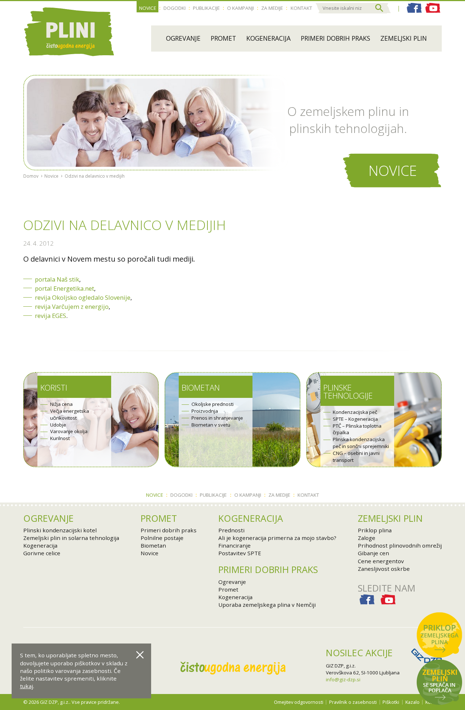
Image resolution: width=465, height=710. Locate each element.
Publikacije (206, 8)
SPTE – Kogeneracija (355, 419)
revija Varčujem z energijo (72, 306)
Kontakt (301, 8)
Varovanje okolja (69, 431)
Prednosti (231, 530)
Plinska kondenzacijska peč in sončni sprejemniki (361, 442)
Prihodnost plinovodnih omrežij (400, 545)
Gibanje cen (373, 553)
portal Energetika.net (64, 288)
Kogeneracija (268, 38)
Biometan (201, 387)
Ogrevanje (183, 38)
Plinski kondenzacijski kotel (60, 530)
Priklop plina (375, 530)
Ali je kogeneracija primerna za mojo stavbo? (277, 537)
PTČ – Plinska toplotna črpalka (357, 429)
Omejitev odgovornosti (298, 702)
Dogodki (174, 8)
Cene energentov (381, 561)
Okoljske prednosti (212, 404)
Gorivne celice (41, 553)
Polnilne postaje (162, 537)
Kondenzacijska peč (355, 412)
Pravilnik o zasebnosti (353, 702)
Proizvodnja (204, 411)
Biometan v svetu (210, 424)
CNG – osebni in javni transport (356, 456)
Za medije (272, 8)
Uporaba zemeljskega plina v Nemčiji (267, 604)
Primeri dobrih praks (335, 38)
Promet (223, 38)
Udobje (58, 424)
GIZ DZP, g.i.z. (341, 665)
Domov (31, 176)
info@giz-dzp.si (343, 679)
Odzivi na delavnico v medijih (95, 176)
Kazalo (412, 702)
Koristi (53, 387)
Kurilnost (60, 438)
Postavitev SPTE (239, 553)
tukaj (26, 686)
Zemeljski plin (403, 38)
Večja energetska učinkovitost (69, 414)
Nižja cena (61, 404)
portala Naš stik (57, 279)
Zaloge (366, 537)
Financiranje (234, 545)
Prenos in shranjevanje (217, 418)
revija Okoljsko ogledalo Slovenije (82, 297)
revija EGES (50, 315)
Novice (147, 8)
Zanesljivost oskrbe (384, 568)
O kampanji (240, 8)
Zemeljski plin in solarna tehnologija (71, 537)
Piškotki (391, 702)
